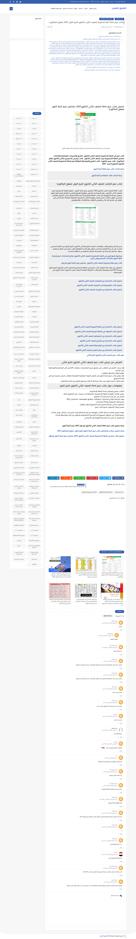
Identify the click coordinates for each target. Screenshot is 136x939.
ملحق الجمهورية (19, 525)
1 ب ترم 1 (34, 118)
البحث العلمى (34, 218)
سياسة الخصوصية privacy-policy (79, 1)
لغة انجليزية (34, 451)
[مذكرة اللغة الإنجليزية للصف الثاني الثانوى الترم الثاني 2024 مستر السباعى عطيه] (86, 564)
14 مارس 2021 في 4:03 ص (105, 636)
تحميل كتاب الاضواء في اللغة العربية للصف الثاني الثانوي (98, 332)
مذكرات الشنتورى (19, 468)
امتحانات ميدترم (68, 8)
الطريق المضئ (119, 8)
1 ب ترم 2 (18, 118)
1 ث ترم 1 (34, 123)
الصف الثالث (19, 273)
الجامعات (19, 240)
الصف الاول (34, 267)
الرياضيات (34, 262)
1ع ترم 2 (19, 128)
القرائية (34, 312)
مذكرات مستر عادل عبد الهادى (34, 512)
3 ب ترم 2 (34, 154)
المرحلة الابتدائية (34, 337)
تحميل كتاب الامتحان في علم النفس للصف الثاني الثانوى (98, 350)
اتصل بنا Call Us (94, 1)
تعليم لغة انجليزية (34, 383)
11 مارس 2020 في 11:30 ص (109, 730)
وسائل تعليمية (19, 559)
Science (34, 186)
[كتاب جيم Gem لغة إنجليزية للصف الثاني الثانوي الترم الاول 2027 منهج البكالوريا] (112, 564)
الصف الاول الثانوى (34, 273)
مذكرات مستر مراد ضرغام (34, 519)
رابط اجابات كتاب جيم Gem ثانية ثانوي (108, 169)
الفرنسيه (19, 301)
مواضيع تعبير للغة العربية (34, 546)
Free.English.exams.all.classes (33, 181)
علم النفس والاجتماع (34, 416)
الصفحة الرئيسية (120, 1)
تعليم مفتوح (19, 383)
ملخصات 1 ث (34, 530)
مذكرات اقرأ (34, 462)
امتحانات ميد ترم (19, 354)
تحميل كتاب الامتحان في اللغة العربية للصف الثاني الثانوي (98, 327)
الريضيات (19, 262)
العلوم (34, 301)
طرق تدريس (19, 410)
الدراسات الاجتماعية (19, 257)
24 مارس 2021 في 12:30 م (110, 868)
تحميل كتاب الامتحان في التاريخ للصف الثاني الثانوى (101, 341)
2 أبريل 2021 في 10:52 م (110, 882)
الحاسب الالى (34, 250)
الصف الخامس (19, 291)
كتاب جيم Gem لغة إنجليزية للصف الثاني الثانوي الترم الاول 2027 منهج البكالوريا (112, 575)
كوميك (19, 446)
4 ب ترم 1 (19, 159)
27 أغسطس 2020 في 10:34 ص (108, 799)
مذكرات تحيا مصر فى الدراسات (34, 480)
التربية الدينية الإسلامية (19, 224)
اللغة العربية (34, 327)
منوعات (19, 540)
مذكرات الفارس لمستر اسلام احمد (34, 473)
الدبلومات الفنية (34, 257)
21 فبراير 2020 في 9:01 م (110, 661)
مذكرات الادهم (19, 462)
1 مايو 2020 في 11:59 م (110, 758)
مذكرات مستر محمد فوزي (19, 512)
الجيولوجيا (19, 245)
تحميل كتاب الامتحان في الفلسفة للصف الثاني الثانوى (100, 346)
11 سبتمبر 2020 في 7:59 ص (109, 813)
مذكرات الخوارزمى (34, 468)
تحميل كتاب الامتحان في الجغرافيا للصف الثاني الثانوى (99, 336)
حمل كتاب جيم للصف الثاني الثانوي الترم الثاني (105, 355)
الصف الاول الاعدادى (19, 267)
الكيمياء (34, 317)
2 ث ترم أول (19, 139)
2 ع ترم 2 (34, 149)
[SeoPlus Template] (125, 936)
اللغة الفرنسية (18, 327)
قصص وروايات (19, 427)
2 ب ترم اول (19, 133)
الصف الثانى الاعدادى (19, 285)
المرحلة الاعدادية (19, 337)
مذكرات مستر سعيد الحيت (19, 506)
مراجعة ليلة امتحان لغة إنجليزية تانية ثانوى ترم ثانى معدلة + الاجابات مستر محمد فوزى (86, 601)
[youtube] (20, 1)
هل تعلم (34, 559)
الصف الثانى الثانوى (106, 19)
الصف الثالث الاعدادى (34, 278)
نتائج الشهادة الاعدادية (34, 553)
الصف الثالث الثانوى (19, 278)
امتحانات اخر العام (34, 347)
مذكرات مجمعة (19, 493)
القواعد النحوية (19, 312)
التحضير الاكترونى (34, 223)
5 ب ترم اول (34, 169)
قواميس (18, 432)
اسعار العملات (34, 208)
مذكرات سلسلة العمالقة (34, 487)
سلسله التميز (34, 405)
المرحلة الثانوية (34, 342)
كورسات (34, 446)
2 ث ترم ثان (119, 19)
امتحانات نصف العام (19, 360)
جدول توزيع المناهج (34, 400)
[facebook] (13, 1)
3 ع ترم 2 (19, 154)
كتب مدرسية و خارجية (88, 492)
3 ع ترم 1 (34, 159)
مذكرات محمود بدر (34, 498)
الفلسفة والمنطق (34, 306)
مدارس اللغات (34, 456)
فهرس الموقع (104, 1)
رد (120, 630)
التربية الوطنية (34, 230)
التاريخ (19, 218)
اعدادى (81, 8)
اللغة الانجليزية (34, 322)
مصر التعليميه (34, 525)
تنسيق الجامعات (34, 388)
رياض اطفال (93, 8)
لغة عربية (19, 451)
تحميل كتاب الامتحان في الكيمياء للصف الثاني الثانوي (100, 281)
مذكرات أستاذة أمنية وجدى (19, 456)
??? (116, 756)
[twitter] (17, 1)
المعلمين (19, 342)
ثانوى (75, 8)
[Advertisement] (85, 89)
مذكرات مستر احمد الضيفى (34, 506)
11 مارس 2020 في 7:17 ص (110, 716)
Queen (115, 714)
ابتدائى (86, 8)
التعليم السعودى (19, 230)
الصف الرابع (34, 296)
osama (115, 852)
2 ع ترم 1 (19, 144)
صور (34, 410)
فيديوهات (19, 422)
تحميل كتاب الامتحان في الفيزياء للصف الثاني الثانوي (100, 290)
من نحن (112, 1)
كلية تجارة (19, 439)
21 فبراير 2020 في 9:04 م (110, 675)
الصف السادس (18, 296)
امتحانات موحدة (34, 354)
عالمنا (115, 742)
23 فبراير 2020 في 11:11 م (110, 703)
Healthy (19, 181)
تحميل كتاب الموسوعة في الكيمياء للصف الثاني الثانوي (99, 285)
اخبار (19, 191)
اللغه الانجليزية (34, 332)
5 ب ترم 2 (19, 164)
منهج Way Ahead (34, 540)
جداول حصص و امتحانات (34, 394)
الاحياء (34, 213)
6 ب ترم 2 (19, 169)
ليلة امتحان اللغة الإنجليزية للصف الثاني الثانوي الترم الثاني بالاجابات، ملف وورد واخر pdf (60, 601)
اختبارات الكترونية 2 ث (34, 202)
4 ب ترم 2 (34, 164)
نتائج (19, 546)
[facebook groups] (10, 1)
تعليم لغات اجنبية (18, 378)
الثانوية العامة (19, 235)
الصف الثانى (34, 284)
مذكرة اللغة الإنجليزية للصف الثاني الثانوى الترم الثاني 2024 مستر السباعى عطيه (86, 575)
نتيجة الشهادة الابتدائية (19, 553)
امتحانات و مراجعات (34, 366)
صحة (19, 405)
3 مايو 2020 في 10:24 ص (110, 772)
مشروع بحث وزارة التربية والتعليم (19, 519)
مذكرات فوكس (34, 493)
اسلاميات (19, 208)
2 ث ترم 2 (34, 139)
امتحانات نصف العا (34, 359)
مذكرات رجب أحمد (19, 479)
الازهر (18, 213)
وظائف (34, 564)
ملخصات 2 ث (19, 530)
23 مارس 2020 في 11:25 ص (109, 744)
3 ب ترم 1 (18, 149)
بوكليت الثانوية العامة (19, 372)
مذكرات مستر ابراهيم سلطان (18, 499)
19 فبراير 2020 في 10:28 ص (109, 647)
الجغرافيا (34, 245)
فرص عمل (19, 415)
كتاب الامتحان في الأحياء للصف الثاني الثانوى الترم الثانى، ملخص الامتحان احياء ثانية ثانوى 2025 (61, 575)
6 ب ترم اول (34, 174)
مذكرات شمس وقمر (18, 487)
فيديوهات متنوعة (34, 427)
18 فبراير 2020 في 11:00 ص (109, 623)
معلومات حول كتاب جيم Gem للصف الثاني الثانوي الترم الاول (102, 70)
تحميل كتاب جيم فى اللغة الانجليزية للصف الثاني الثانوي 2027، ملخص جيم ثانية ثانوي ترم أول (86, 436)
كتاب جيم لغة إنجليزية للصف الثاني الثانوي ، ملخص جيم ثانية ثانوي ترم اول (91, 263)
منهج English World (19, 535)
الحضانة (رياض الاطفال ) (18, 251)
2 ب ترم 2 (34, 133)
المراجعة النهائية (56, 8)
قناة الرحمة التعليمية (34, 433)
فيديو (34, 422)
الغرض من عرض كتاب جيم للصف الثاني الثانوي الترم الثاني (103, 67)
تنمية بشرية (19, 388)
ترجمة (34, 378)
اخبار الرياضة (19, 196)
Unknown (114, 621)
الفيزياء (19, 306)
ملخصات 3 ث (34, 535)
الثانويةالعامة (34, 240)
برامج (34, 371)
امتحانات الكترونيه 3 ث (19, 348)
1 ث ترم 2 (18, 123)
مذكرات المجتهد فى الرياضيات (19, 473)
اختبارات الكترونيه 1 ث (19, 202)
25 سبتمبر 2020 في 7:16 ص (109, 841)
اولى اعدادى (19, 366)
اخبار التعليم (34, 196)
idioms (34, 191)
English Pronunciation (19, 175)
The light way (113, 645)
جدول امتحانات (19, 393)
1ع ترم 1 (34, 128)
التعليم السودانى (34, 235)
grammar (19, 186)
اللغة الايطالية (19, 322)
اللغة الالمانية (19, 317)
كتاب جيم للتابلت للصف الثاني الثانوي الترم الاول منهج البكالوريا (101, 39)
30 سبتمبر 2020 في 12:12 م (109, 854)
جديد (19, 400)
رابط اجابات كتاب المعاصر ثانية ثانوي (109, 36)
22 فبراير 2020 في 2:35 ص (110, 689)
